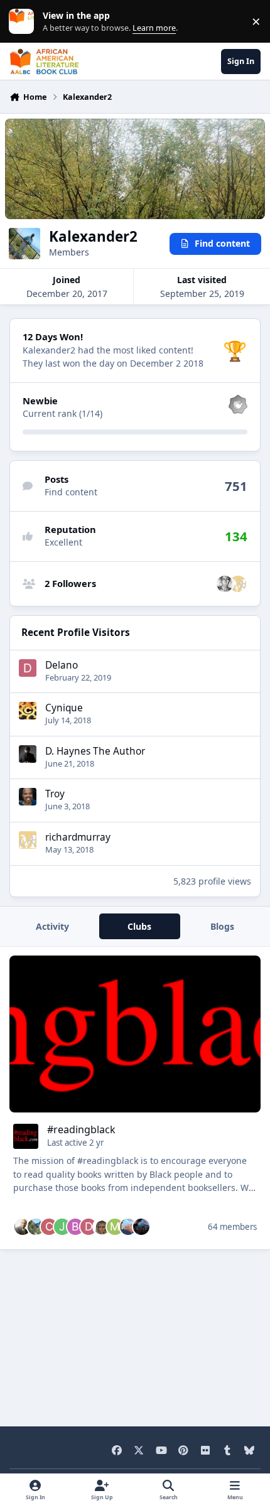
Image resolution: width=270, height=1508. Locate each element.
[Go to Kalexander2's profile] (36, 1227)
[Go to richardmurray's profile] (238, 584)
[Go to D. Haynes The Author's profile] (27, 754)
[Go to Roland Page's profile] (141, 1227)
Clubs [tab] (139, 926)
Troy (55, 793)
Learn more (24, 22)
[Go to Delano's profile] (27, 668)
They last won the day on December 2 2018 (113, 363)
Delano (61, 665)
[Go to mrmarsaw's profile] (115, 1227)
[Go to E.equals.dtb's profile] (102, 1227)
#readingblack (81, 1129)
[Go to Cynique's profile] (27, 710)
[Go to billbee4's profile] (128, 1227)
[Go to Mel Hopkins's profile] (225, 584)
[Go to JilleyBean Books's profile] (62, 1227)
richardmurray (78, 837)
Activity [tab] (52, 926)
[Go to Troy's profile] (27, 796)
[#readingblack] (135, 1034)
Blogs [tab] (222, 926)
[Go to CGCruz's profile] (49, 1227)
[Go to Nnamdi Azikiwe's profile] (22, 1227)
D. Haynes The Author (95, 751)
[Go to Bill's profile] (75, 1227)
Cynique (64, 707)
